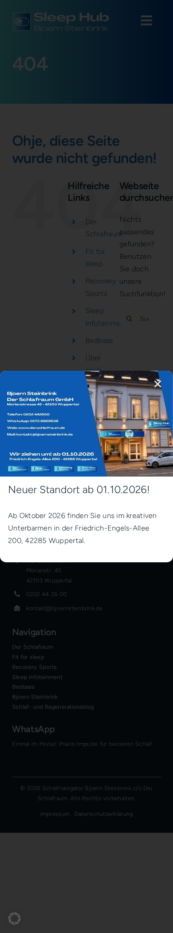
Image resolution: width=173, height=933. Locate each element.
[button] (14, 918)
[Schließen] (157, 384)
